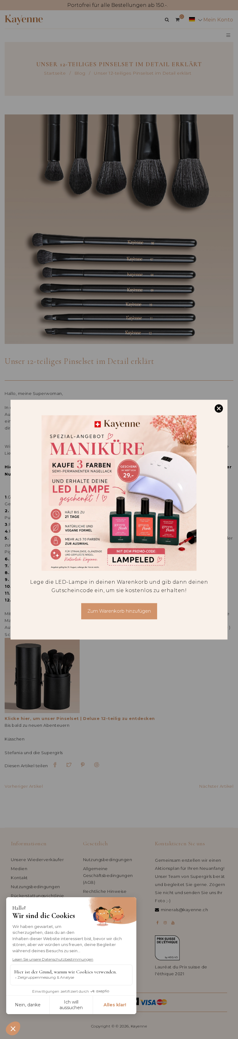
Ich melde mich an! (63, 1014)
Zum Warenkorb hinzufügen (119, 611)
